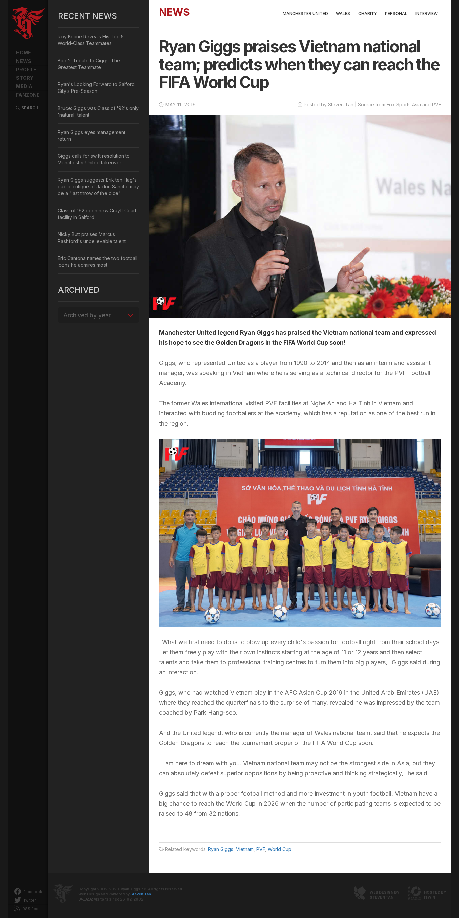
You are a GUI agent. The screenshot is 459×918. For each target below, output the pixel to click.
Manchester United (305, 13)
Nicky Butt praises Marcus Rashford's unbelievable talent (92, 237)
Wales (343, 13)
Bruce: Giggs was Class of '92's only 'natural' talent (98, 111)
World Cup (279, 849)
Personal (396, 13)
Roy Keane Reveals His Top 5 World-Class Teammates (91, 40)
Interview (426, 13)
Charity (367, 13)
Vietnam (245, 849)
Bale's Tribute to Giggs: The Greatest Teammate (89, 64)
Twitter (29, 900)
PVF (260, 849)
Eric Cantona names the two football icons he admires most (97, 261)
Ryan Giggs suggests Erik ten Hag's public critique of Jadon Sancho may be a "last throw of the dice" (98, 186)
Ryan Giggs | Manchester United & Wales (28, 23)
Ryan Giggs (220, 849)
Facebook (32, 891)
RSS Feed (31, 908)
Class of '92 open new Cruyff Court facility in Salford (97, 214)
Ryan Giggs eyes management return (91, 135)
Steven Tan (140, 894)
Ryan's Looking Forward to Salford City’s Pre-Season (96, 87)
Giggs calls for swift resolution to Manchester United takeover (94, 159)
